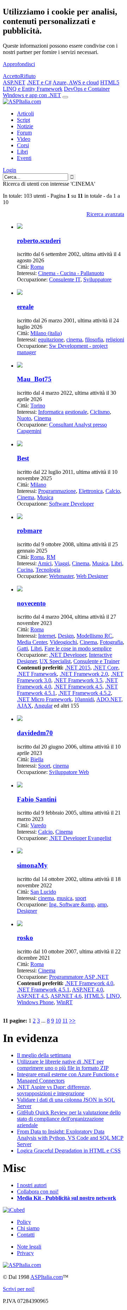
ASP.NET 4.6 (65, 996)
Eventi (24, 158)
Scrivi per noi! (19, 1289)
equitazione (51, 340)
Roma (37, 267)
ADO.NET (108, 699)
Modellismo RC (94, 636)
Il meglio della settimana (44, 1055)
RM (51, 557)
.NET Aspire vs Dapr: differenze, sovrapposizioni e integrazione (54, 1090)
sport (80, 898)
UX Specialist (55, 661)
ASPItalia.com (46, 1277)
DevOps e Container (87, 89)
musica (64, 898)
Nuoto (24, 418)
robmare (29, 530)
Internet (46, 636)
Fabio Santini (36, 799)
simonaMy (32, 865)
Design (66, 636)
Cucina (25, 570)
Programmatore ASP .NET (79, 977)
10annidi (84, 699)
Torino (37, 406)
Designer (27, 911)
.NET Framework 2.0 (84, 674)
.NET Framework (37, 674)
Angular (43, 706)
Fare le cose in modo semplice (77, 648)
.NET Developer (67, 655)
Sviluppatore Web (69, 772)
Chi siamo (28, 1228)
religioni (115, 340)
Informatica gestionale (62, 412)
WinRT (64, 1002)
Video (23, 139)
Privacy (25, 1253)
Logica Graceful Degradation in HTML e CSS (69, 1151)
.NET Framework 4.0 (89, 983)
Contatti (26, 1235)
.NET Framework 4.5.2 (84, 693)
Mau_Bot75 (34, 379)
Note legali (29, 1247)
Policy (24, 1222)
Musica (45, 497)
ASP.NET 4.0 (87, 990)
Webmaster (61, 576)
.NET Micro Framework (44, 699)
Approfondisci (19, 64)
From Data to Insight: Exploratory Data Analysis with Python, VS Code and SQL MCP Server (70, 1138)
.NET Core (105, 668)
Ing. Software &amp (72, 904)
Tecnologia (48, 570)
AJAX (24, 706)
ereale (25, 306)
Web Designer (92, 576)
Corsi (23, 145)
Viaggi (61, 563)
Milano (38, 485)
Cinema (42, 418)
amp (102, 904)
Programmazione (57, 491)
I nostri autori (32, 1185)
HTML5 (109, 82)
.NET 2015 (77, 668)
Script (23, 120)
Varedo (38, 825)
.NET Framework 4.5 (78, 687)
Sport (44, 766)
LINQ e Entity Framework (32, 89)
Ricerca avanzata (105, 214)
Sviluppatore (97, 279)
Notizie (25, 126)
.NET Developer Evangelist (80, 838)
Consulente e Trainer (96, 661)
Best (23, 458)
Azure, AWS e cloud (76, 82)
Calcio (112, 491)
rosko (25, 937)
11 (65, 1021)
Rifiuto (28, 76)
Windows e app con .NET (32, 95)
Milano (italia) (46, 333)
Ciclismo (100, 412)
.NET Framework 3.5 (78, 680)
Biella (36, 759)
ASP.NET (14, 82)
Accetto (11, 76)
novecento (31, 603)
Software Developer (71, 504)
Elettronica (91, 491)
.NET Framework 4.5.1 (43, 990)
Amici (45, 563)
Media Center (32, 642)
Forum (24, 133)
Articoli (25, 114)
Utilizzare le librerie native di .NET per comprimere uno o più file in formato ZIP (63, 1065)
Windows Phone (35, 1002)
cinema (74, 340)
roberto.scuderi (39, 240)
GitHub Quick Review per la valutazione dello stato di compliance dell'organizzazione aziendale (69, 1118)
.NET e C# (39, 82)
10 (58, 1021)
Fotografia (111, 642)
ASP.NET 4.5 (32, 996)
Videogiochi (63, 642)
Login (9, 170)
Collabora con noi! (38, 1192)
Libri (22, 152)
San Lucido (43, 892)
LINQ (113, 996)
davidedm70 (35, 733)
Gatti (22, 648)
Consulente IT (64, 279)
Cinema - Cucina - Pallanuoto (71, 273)
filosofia (94, 340)
